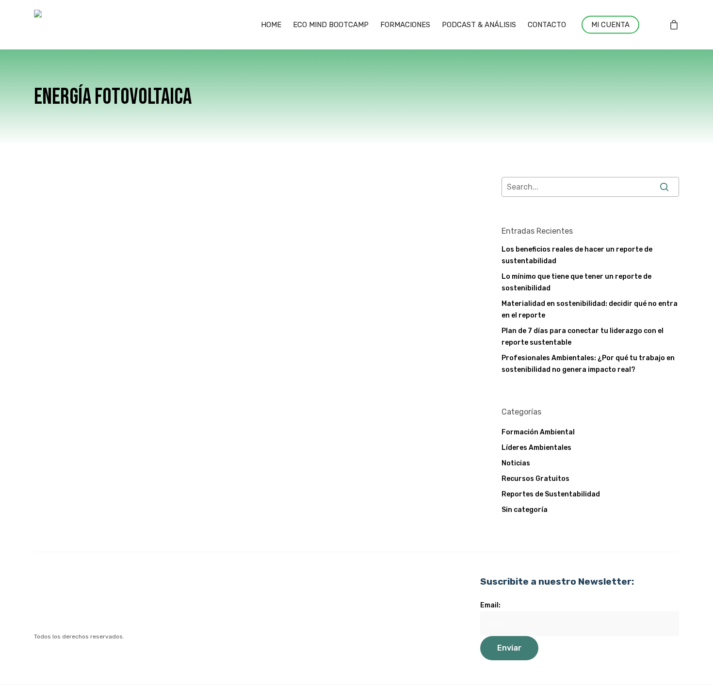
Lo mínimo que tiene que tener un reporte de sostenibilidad (576, 282)
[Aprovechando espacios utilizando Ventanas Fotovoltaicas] (107, 300)
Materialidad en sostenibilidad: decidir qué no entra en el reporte (590, 309)
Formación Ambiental (538, 432)
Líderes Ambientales (536, 448)
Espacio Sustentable (267, 347)
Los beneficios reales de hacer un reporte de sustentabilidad (577, 255)
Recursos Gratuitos (535, 479)
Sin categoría (525, 510)
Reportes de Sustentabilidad (551, 494)
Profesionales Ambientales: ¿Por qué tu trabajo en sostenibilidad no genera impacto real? (588, 364)
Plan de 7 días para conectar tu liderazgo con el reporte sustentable (583, 337)
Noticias (222, 250)
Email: (490, 605)
